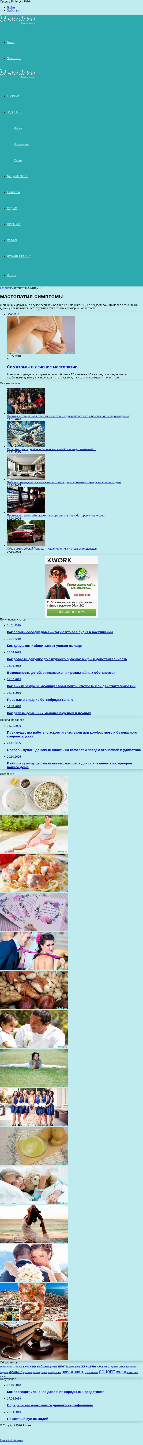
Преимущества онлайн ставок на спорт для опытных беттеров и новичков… (56, 515)
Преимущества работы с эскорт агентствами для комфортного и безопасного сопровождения (68, 416)
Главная (5, 287)
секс (130, 1372)
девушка (53, 1367)
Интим (18, 128)
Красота (13, 192)
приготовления (91, 1372)
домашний (75, 1366)
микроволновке (127, 1366)
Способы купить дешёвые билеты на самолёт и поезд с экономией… (51, 449)
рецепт (107, 1371)
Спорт (18, 160)
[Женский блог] (18, 23)
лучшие (114, 1367)
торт (135, 1372)
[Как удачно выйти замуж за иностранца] (34, 1281)
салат (121, 1371)
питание (36, 1372)
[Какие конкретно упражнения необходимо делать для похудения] (34, 851)
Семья (12, 240)
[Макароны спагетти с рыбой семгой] (34, 891)
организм (27, 1372)
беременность (7, 1366)
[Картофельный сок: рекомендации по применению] (34, 1164)
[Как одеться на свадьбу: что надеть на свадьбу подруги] (34, 1125)
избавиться (103, 1366)
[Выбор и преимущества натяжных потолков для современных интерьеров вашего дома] (26, 479)
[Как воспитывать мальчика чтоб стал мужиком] (34, 1047)
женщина (88, 1366)
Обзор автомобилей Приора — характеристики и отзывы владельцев (52, 548)
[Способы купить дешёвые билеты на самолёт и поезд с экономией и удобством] (26, 446)
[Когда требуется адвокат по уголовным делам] (34, 1359)
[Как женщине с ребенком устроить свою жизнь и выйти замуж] (34, 969)
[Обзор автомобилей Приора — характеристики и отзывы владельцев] (26, 545)
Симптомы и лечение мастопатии (42, 367)
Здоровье (14, 112)
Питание (14, 224)
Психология (21, 144)
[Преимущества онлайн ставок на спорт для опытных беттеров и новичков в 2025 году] (26, 512)
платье (44, 1372)
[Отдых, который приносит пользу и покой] (34, 1242)
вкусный (29, 1366)
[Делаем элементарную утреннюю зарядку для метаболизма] (34, 1086)
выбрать (43, 1366)
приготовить (73, 1372)
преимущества (54, 1372)
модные (4, 1372)
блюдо (19, 1366)
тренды (3, 1376)
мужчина (15, 1372)
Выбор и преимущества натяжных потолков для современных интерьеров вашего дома (64, 482)
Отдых (12, 208)
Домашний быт (19, 256)
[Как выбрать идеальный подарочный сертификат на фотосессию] (34, 930)
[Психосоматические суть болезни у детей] (34, 1203)
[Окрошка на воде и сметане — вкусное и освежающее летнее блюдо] (34, 812)
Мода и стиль (17, 176)
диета (63, 1366)
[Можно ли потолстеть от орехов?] (34, 1008)
